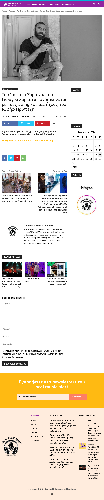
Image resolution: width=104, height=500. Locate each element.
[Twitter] (11, 158)
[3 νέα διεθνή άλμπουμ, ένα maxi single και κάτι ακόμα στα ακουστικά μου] (57, 269)
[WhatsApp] (23, 158)
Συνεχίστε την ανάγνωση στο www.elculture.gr (28, 140)
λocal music (13, 89)
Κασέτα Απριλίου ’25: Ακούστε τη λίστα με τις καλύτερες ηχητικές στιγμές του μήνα (61, 439)
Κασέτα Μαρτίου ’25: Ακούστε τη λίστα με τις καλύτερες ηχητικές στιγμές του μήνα (61, 463)
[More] (54, 123)
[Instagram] (93, 4)
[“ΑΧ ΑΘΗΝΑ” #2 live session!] (35, 269)
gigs (4, 275)
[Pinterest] (17, 158)
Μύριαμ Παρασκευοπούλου (18, 116)
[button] (99, 4)
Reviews (12, 11)
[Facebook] (4, 158)
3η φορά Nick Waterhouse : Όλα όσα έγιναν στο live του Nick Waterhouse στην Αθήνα (62, 451)
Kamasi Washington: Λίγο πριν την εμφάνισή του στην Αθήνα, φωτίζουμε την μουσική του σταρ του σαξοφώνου (62, 425)
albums (50, 275)
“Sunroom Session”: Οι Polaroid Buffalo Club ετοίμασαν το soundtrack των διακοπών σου (17, 198)
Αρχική (4, 11)
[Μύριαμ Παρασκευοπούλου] (3, 116)
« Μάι (74, 166)
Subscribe (76, 396)
